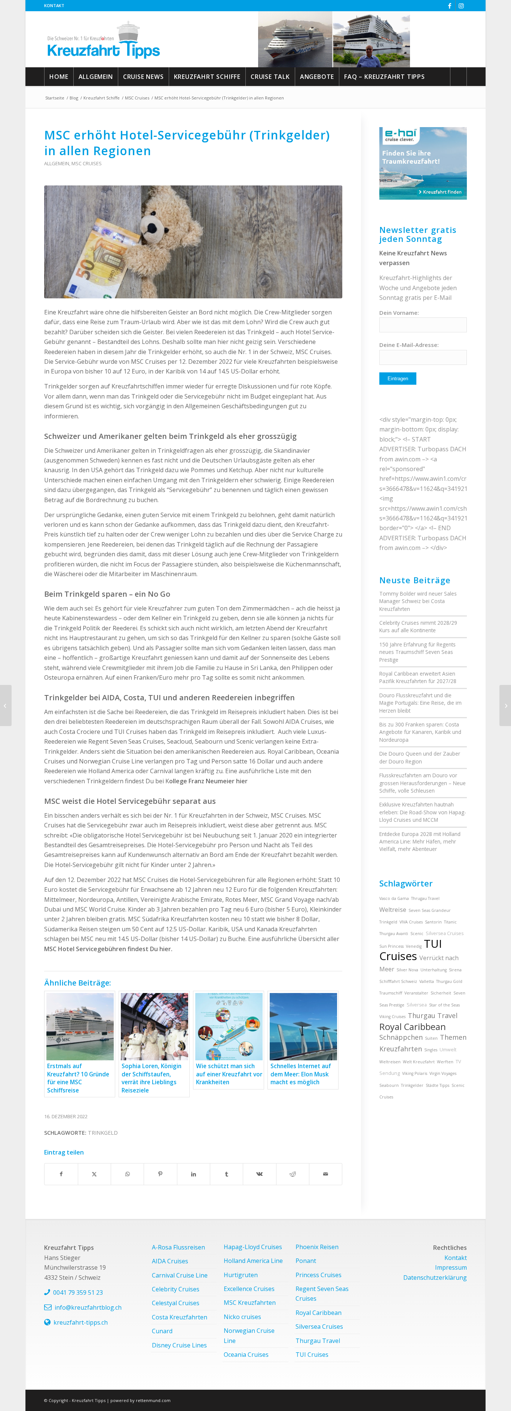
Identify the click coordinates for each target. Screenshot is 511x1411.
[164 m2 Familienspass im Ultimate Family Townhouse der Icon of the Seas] (505, 705)
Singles (430, 1049)
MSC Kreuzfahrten (250, 1302)
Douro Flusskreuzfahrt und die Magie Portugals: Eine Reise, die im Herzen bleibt (420, 703)
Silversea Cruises (444, 933)
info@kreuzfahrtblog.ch (88, 1307)
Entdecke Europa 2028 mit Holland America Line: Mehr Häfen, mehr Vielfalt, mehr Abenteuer (419, 841)
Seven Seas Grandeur (430, 910)
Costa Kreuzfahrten (179, 1317)
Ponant (306, 1261)
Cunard (162, 1331)
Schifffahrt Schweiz (398, 981)
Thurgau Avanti (393, 933)
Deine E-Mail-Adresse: (409, 344)
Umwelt (448, 1049)
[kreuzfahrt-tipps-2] (103, 39)
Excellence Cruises (249, 1289)
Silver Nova (407, 969)
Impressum (451, 1267)
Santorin (433, 922)
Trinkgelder (412, 1085)
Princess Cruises (319, 1275)
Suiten (431, 1038)
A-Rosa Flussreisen (178, 1247)
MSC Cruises (86, 163)
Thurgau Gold (449, 981)
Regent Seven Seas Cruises (322, 1294)
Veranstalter (416, 993)
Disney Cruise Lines (179, 1345)
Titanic (450, 922)
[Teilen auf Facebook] (61, 1173)
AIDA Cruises (170, 1261)
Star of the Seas (444, 1005)
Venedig (414, 946)
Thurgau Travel (433, 1015)
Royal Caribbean (412, 1027)
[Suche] (458, 76)
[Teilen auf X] (94, 1173)
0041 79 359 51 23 (78, 1292)
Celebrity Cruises (175, 1289)
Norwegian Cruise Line (249, 1335)
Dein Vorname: (399, 312)
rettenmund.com (153, 1400)
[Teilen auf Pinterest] (160, 1173)
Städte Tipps (437, 1085)
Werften (445, 1061)
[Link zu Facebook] (449, 5)
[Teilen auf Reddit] (292, 1173)
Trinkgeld (103, 1132)
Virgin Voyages (442, 1073)
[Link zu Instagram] (461, 5)
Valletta (426, 981)
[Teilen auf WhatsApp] (127, 1173)
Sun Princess (391, 946)
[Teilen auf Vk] (259, 1173)
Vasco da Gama (394, 898)
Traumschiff (390, 993)
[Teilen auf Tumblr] (226, 1173)
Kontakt (54, 5)
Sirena (455, 969)
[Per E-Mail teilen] (325, 1173)
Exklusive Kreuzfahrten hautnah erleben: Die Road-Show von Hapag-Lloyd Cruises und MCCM (422, 812)
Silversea (417, 1005)
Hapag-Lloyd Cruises (253, 1247)
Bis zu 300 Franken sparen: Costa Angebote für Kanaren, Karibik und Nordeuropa (420, 732)
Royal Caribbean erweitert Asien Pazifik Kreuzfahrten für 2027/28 (417, 677)
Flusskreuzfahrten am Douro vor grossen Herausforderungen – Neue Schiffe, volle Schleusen (422, 783)
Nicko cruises (242, 1317)
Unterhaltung (433, 969)
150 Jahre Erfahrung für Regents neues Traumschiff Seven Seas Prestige (417, 652)
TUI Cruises (410, 949)
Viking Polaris (414, 1073)
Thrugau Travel (425, 898)
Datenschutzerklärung (435, 1277)
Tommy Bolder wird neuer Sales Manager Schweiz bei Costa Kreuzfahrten (418, 601)
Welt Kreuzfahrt (419, 1061)
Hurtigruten (241, 1275)
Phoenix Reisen (317, 1247)
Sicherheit (441, 993)
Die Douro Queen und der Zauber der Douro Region (419, 757)
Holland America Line (253, 1261)
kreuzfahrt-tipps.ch (80, 1322)
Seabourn (389, 1085)
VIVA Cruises (411, 922)
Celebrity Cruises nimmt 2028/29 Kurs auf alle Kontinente (418, 626)
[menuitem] (54, 5)
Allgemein (56, 163)
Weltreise (392, 910)
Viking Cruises (392, 1016)
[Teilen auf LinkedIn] (193, 1173)
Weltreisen (390, 1061)
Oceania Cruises (246, 1354)
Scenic (416, 933)
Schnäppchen (401, 1037)
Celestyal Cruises (175, 1303)
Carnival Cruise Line (180, 1275)
